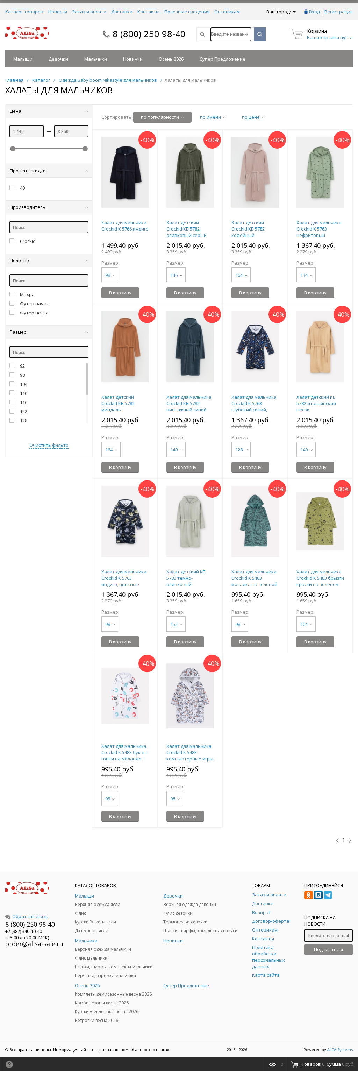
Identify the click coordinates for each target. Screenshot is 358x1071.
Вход (314, 11)
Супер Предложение (222, 59)
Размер (18, 332)
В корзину (120, 292)
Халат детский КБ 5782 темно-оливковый (186, 577)
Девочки (58, 59)
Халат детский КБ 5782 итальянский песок (316, 403)
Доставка (122, 11)
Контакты (148, 11)
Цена (15, 111)
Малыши (23, 59)
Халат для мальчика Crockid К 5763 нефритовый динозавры (319, 232)
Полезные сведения (186, 11)
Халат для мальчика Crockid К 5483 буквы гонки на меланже (124, 752)
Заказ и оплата (89, 11)
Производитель (27, 207)
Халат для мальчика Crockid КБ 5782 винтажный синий (189, 403)
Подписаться (328, 949)
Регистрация (338, 11)
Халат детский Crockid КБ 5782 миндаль (118, 403)
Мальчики (95, 59)
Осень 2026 (171, 59)
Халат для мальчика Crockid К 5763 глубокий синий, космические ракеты (254, 406)
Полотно (19, 260)
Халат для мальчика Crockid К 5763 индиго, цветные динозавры (123, 581)
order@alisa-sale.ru (34, 944)
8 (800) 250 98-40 (149, 33)
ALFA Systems (340, 1049)
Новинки (133, 59)
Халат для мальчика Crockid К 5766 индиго (125, 225)
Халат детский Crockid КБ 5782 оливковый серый (186, 228)
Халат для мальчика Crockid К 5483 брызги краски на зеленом (320, 577)
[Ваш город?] (294, 11)
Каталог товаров (24, 11)
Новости (57, 11)
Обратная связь (30, 916)
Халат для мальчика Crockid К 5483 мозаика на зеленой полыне (254, 581)
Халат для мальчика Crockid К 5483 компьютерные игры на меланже (189, 755)
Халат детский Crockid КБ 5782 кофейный (248, 228)
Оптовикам (227, 11)
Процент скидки (28, 171)
